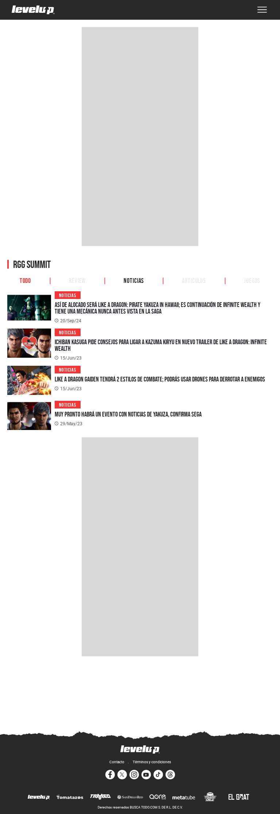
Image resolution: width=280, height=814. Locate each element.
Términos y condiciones (152, 761)
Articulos (194, 280)
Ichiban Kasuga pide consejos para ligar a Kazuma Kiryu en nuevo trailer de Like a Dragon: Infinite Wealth (161, 345)
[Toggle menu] (262, 10)
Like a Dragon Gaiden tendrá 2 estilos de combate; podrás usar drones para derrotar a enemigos (160, 379)
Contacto (116, 761)
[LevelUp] (39, 798)
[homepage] (33, 9)
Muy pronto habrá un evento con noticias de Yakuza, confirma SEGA (128, 414)
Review (77, 280)
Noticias (134, 280)
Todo (25, 280)
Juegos (252, 280)
